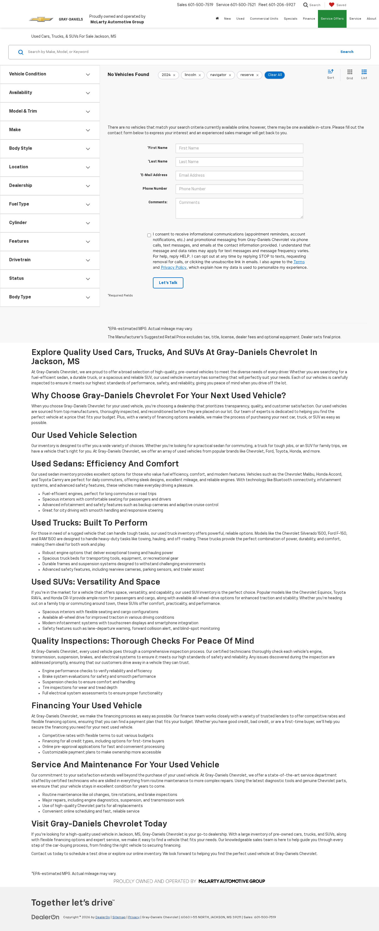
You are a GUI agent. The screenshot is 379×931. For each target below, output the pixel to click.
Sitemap (119, 917)
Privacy (134, 917)
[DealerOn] (45, 917)
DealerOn (102, 917)
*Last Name (157, 161)
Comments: (157, 202)
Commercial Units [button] (264, 19)
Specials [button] (290, 19)
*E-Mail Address (153, 175)
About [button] (371, 19)
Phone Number (155, 189)
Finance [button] (309, 19)
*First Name (157, 148)
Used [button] (240, 19)
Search (346, 52)
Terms (299, 261)
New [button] (227, 19)
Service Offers (332, 19)
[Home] (217, 19)
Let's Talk (168, 283)
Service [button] (355, 19)
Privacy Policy (173, 267)
